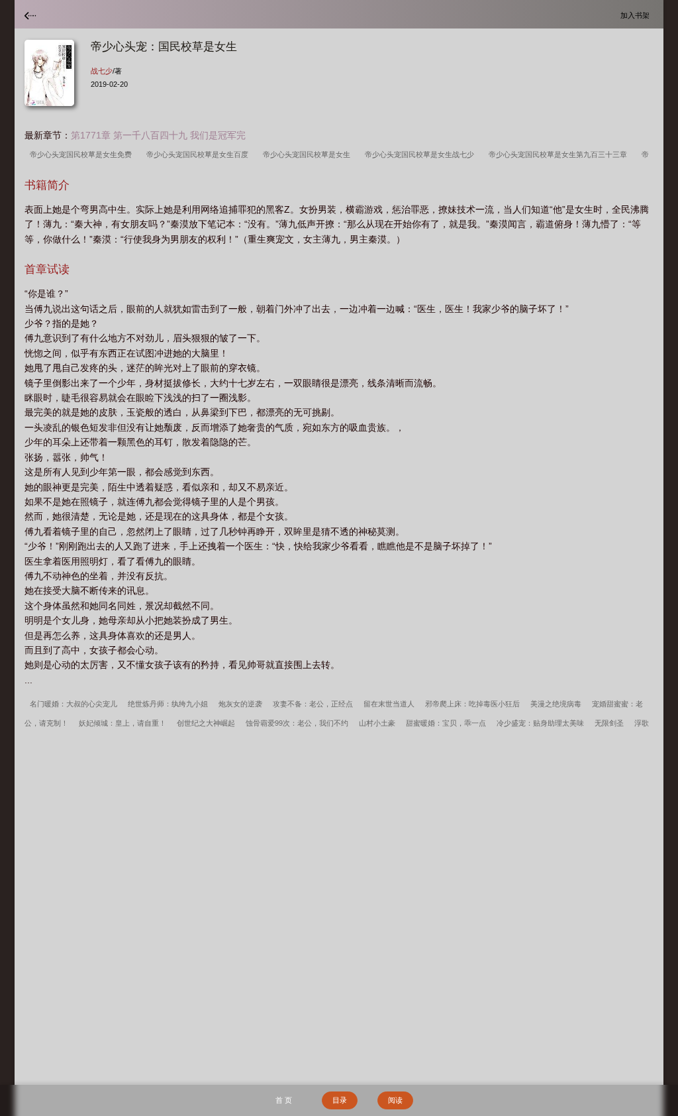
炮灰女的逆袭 (240, 704)
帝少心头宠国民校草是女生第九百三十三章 (560, 154)
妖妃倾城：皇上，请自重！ (122, 723)
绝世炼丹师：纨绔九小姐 (168, 704)
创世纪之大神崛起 (206, 723)
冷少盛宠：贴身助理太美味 (540, 723)
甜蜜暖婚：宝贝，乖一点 (446, 723)
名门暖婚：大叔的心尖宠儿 (73, 704)
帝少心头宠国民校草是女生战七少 (421, 154)
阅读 (395, 1100)
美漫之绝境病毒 (555, 704)
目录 (339, 1100)
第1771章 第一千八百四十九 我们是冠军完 (158, 135)
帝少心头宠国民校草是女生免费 (83, 154)
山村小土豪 (377, 723)
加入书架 (637, 15)
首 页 (283, 1100)
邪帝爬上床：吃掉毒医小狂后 (472, 704)
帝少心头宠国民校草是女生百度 (199, 154)
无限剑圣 (609, 723)
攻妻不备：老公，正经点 (313, 704)
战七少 (102, 71)
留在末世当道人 (388, 704)
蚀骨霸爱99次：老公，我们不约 (297, 723)
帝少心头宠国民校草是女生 (308, 154)
